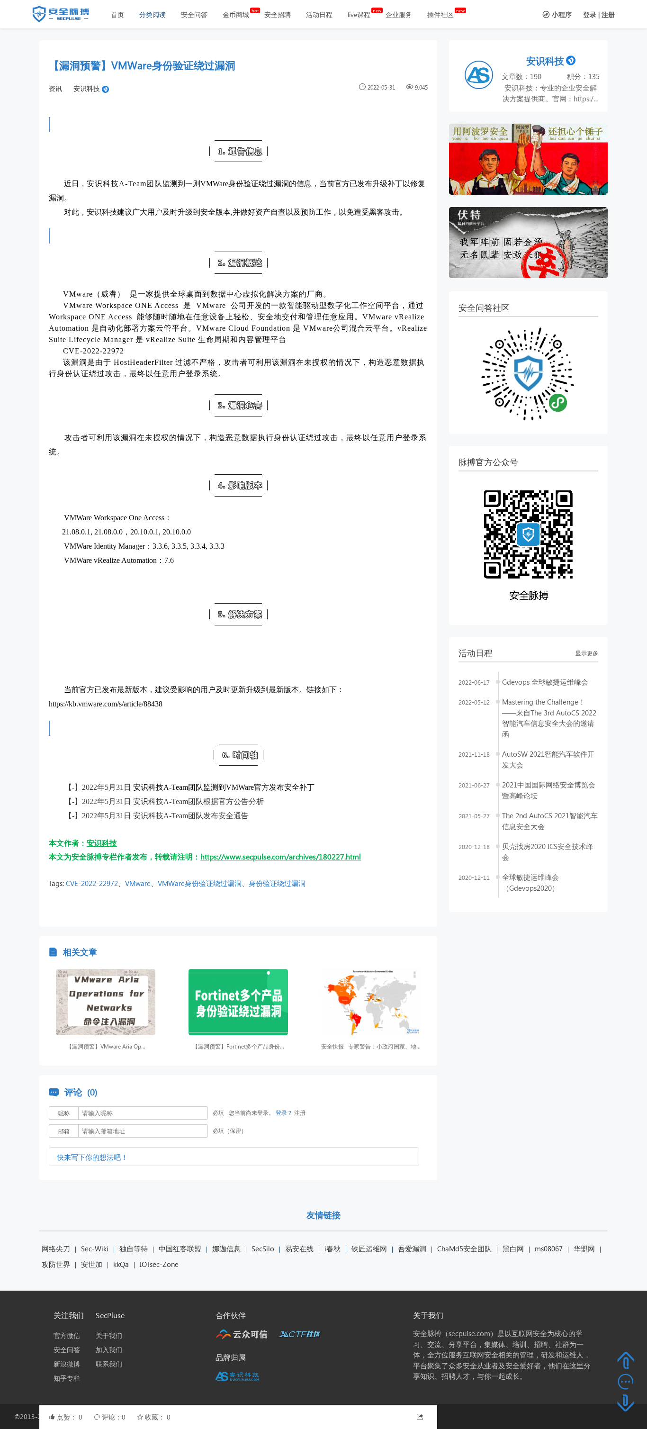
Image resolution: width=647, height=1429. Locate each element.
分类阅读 (152, 14)
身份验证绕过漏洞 (277, 883)
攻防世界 (56, 1264)
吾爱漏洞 (412, 1248)
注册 (608, 14)
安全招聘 (277, 14)
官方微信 (67, 1335)
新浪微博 (67, 1363)
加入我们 (109, 1349)
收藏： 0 (158, 1416)
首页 (117, 14)
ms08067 (549, 1248)
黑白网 (513, 1248)
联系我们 (109, 1363)
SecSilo (263, 1248)
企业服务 (399, 14)
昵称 (64, 1113)
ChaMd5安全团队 (464, 1248)
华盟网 (584, 1248)
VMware (138, 883)
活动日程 (319, 14)
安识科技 (86, 88)
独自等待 (133, 1248)
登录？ (284, 1112)
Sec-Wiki (94, 1248)
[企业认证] (105, 88)
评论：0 (114, 1416)
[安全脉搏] (67, 16)
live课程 (359, 14)
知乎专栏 (67, 1378)
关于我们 (109, 1335)
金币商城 (236, 14)
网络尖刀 (56, 1248)
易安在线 (299, 1248)
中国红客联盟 (180, 1248)
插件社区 (440, 14)
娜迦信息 (226, 1248)
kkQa (121, 1264)
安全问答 (194, 14)
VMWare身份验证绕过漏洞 (200, 883)
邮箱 (64, 1131)
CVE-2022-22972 (92, 883)
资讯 (55, 88)
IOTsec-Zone (159, 1264)
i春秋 (332, 1248)
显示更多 (586, 653)
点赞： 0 (70, 1416)
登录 (589, 14)
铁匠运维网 (369, 1248)
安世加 (91, 1264)
